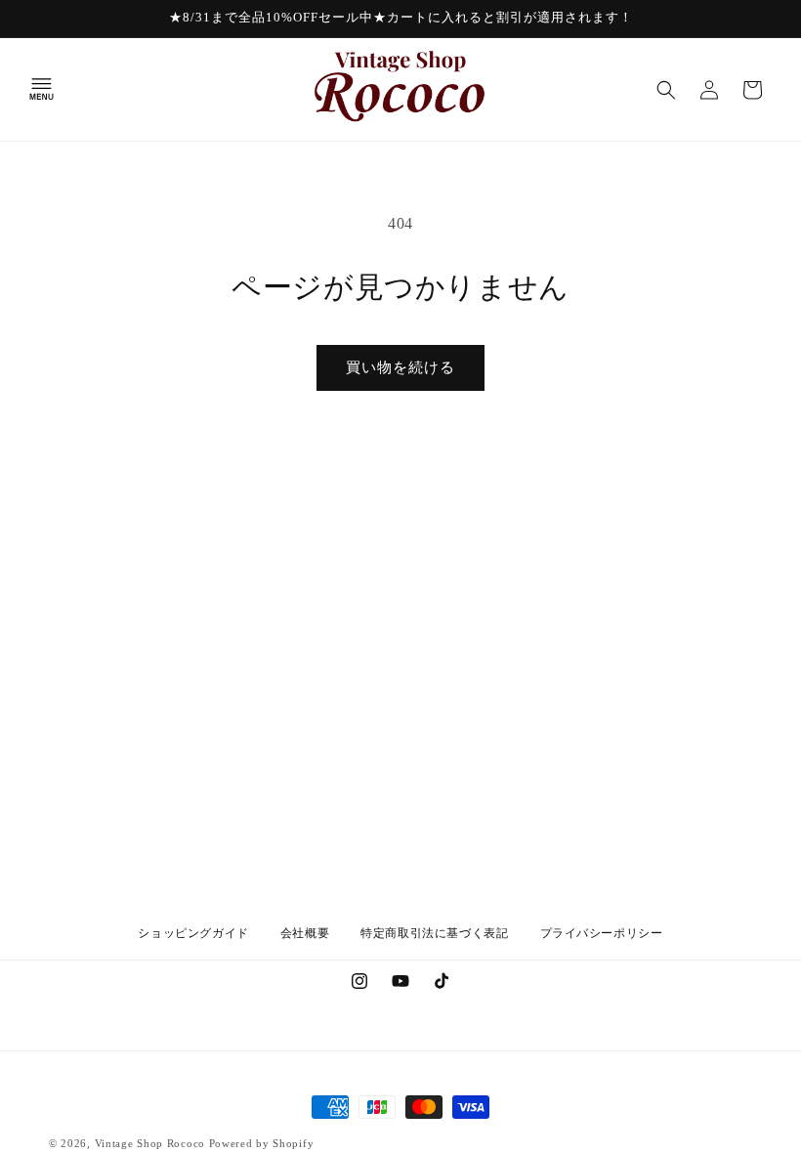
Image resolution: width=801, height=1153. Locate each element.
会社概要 (304, 933)
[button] (41, 89)
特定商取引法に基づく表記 (434, 933)
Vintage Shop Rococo (150, 1143)
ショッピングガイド (193, 933)
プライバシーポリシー (601, 933)
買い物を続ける (400, 367)
